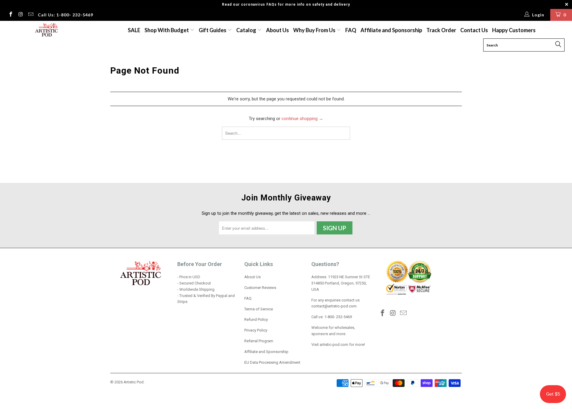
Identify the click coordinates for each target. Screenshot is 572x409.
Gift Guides (213, 30)
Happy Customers (514, 30)
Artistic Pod (134, 382)
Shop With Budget (167, 30)
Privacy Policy (255, 330)
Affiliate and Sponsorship (391, 30)
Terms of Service (258, 309)
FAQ (350, 30)
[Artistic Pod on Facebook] (10, 15)
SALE (134, 30)
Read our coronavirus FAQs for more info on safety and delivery (286, 4)
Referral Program (258, 341)
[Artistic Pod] (45, 30)
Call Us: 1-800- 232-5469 (65, 14)
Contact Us (474, 30)
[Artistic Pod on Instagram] (21, 15)
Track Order (441, 30)
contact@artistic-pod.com (334, 306)
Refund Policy (256, 319)
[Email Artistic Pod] (30, 15)
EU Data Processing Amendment (272, 362)
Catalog (246, 30)
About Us (277, 30)
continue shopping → (302, 118)
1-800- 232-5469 (338, 317)
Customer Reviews (260, 287)
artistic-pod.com (333, 344)
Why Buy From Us (314, 30)
